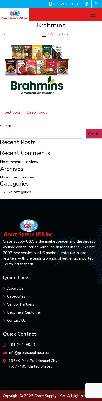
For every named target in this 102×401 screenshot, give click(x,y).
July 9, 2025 (57, 34)
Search (5, 126)
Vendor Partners (20, 304)
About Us (15, 288)
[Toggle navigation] (92, 14)
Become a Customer (24, 312)
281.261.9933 (65, 4)
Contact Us (16, 320)
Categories (16, 296)
